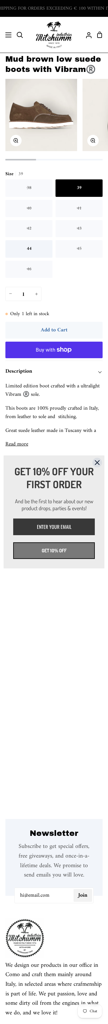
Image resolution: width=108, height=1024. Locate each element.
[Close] (97, 462)
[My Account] (86, 35)
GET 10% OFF (54, 551)
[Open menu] (6, 35)
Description (18, 371)
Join (82, 895)
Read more (16, 444)
